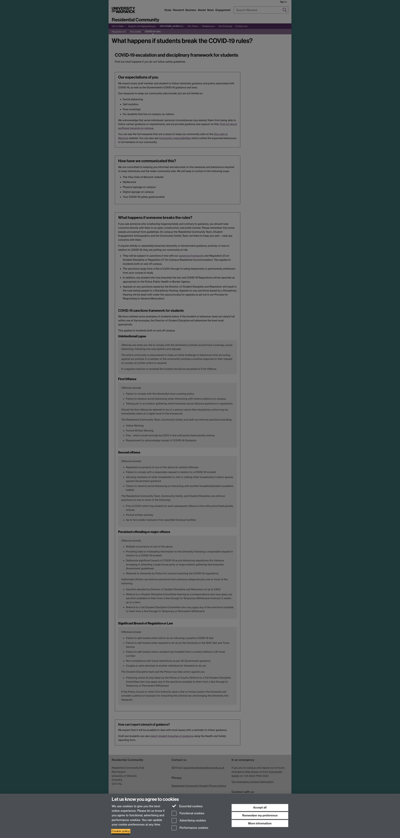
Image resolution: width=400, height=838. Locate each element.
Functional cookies (191, 813)
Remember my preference (260, 815)
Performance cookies (193, 828)
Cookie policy (121, 831)
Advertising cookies (192, 820)
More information (260, 823)
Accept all (260, 807)
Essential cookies (190, 806)
